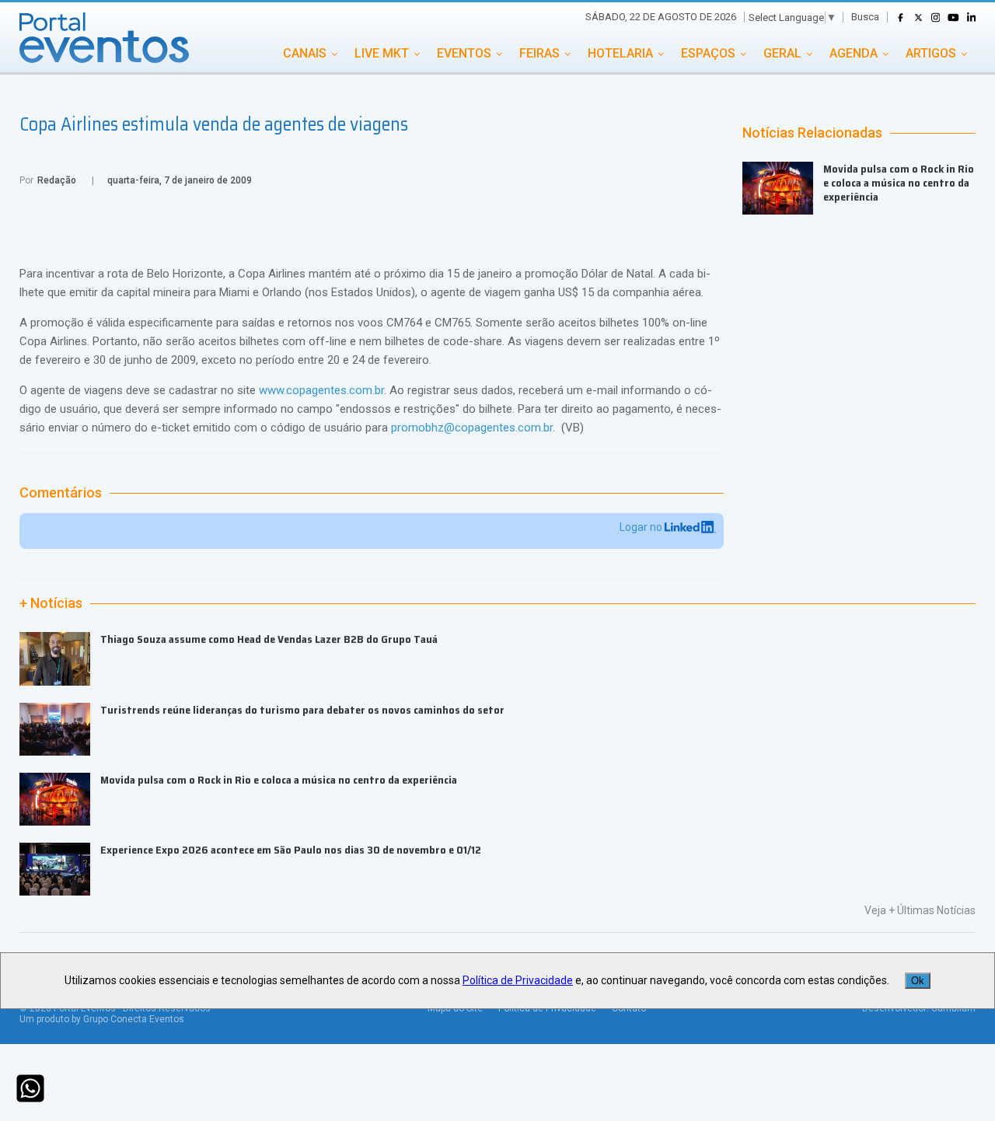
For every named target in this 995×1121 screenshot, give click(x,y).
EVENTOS (464, 53)
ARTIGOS (931, 53)
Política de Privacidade (518, 980)
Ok (917, 981)
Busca (865, 17)
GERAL (782, 53)
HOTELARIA (620, 53)
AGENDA (853, 53)
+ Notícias (50, 603)
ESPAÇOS (708, 53)
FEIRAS (539, 53)
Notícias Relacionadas (812, 133)
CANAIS (304, 53)
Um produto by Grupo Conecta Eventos (101, 1019)
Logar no (642, 527)
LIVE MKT (381, 53)
